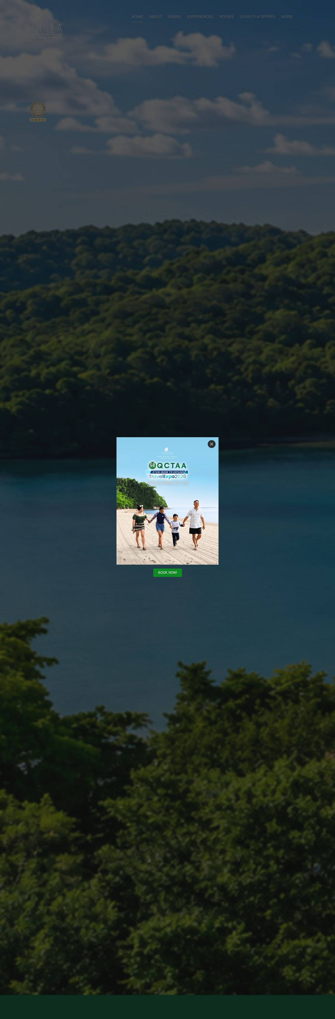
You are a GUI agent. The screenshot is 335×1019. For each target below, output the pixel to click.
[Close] (212, 444)
